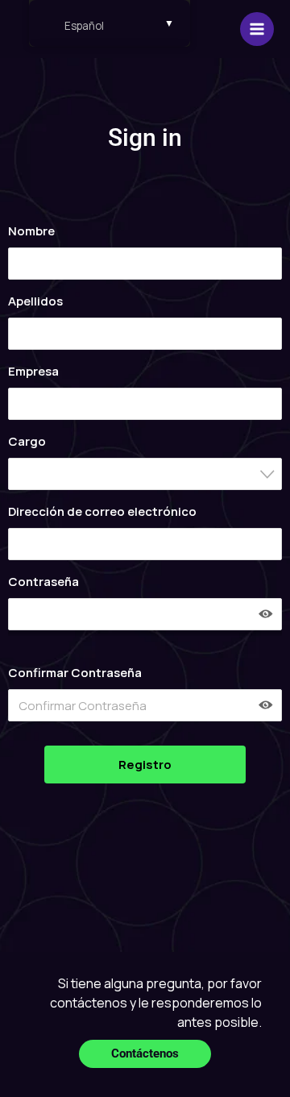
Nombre (31, 230)
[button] (145, 1054)
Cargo (27, 441)
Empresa (33, 371)
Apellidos (35, 301)
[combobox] (145, 474)
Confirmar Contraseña (75, 672)
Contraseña (43, 581)
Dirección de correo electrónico (102, 511)
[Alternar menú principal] (257, 29)
